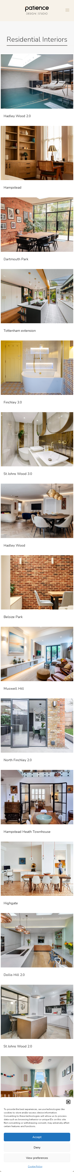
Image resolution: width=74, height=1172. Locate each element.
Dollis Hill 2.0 (14, 975)
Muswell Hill (14, 688)
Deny (37, 1147)
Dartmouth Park (16, 259)
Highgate (11, 903)
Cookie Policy (35, 1166)
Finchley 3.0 (13, 402)
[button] (68, 1102)
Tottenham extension (20, 330)
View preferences (37, 1158)
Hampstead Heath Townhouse (27, 831)
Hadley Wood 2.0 (17, 116)
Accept (37, 1137)
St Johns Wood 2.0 (18, 1046)
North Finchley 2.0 (18, 760)
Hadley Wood (14, 545)
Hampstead (12, 187)
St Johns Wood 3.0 (18, 473)
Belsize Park (13, 617)
